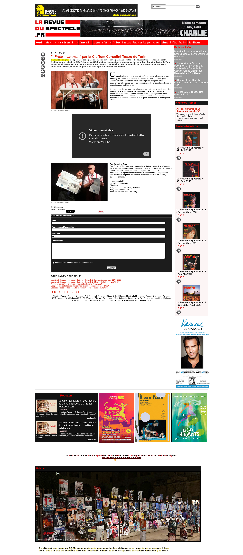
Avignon (97, 42)
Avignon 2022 (82, 300)
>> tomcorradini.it (117, 181)
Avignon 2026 (145, 300)
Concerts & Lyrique (75, 296)
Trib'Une (173, 42)
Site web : (56, 234)
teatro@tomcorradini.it (119, 183)
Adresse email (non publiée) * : (64, 227)
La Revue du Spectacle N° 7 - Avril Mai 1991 (191, 272)
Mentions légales (167, 455)
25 (77, 292)
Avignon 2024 (107, 300)
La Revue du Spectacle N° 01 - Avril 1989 (190, 149)
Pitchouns (126, 42)
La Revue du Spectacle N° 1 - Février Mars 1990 (191, 210)
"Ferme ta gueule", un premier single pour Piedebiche (71, 284)
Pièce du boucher (120, 298)
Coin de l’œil (149, 298)
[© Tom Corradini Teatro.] (79, 72)
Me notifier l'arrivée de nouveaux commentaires (74, 263)
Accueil (39, 42)
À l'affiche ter (120, 300)
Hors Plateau (194, 42)
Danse (74, 42)
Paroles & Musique (153, 296)
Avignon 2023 (95, 300)
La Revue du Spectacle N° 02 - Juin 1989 (190, 179)
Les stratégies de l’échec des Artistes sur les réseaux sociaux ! (74, 288)
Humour (156, 42)
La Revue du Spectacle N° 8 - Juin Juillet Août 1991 (191, 303)
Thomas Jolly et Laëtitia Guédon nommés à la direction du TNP (191, 69)
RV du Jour (47, 49)
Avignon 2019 (75, 298)
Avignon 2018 (63, 298)
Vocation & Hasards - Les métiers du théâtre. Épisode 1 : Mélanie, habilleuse (80, 282)
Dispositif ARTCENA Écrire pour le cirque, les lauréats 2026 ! (190, 88)
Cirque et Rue (85, 42)
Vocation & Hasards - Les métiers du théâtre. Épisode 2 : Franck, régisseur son (81, 280)
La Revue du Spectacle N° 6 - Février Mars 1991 (191, 241)
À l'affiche (89, 296)
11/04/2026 (62, 431)
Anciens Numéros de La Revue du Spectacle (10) (188, 110)
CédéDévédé (88, 298)
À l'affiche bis (99, 296)
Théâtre (47, 42)
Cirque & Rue (112, 296)
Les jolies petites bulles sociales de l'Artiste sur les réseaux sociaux (76, 286)
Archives (182, 42)
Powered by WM (133, 460)
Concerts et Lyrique (61, 42)
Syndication (121, 460)
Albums (165, 42)
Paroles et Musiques (142, 42)
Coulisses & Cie (135, 298)
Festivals (116, 42)
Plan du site (107, 460)
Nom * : (55, 221)
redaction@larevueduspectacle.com (121, 457)
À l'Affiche (106, 42)
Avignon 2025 (132, 300)
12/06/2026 (62, 409)
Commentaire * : (58, 240)
